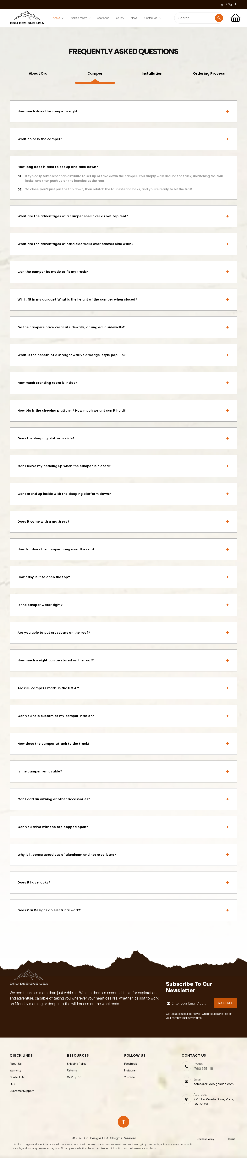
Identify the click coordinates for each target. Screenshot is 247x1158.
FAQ (12, 1084)
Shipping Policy (76, 1063)
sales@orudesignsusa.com (213, 1084)
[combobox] (199, 18)
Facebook (130, 1063)
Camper (95, 73)
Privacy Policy (205, 1139)
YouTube (129, 1077)
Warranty (15, 1070)
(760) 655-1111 (203, 1068)
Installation (152, 73)
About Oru (38, 73)
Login (222, 4)
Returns (72, 1070)
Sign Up (232, 4)
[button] (58, 18)
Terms (231, 1139)
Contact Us (17, 1077)
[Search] (219, 18)
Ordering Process (209, 73)
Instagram (130, 1070)
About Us (16, 1063)
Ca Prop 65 (74, 1077)
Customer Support (22, 1090)
